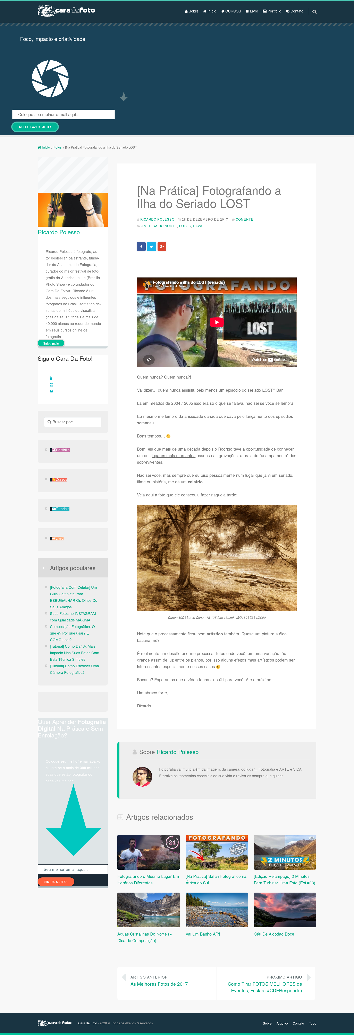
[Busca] (311, 7)
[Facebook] (51, 378)
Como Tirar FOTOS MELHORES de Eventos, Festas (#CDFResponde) (265, 983)
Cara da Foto (87, 1023)
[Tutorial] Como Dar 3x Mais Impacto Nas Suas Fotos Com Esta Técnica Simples (74, 653)
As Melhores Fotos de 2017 (159, 980)
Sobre (193, 11)
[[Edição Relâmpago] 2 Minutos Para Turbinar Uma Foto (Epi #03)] (285, 868)
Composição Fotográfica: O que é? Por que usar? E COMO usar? (72, 633)
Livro (253, 11)
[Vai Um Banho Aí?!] (217, 926)
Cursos (61, 479)
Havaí (198, 225)
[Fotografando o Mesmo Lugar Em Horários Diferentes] (148, 868)
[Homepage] (66, 11)
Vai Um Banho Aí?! (203, 934)
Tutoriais (62, 509)
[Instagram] (51, 391)
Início (211, 11)
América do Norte (159, 225)
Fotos (185, 225)
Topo (312, 1023)
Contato (296, 11)
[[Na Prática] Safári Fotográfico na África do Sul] (217, 868)
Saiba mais (51, 343)
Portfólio (274, 11)
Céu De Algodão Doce (274, 934)
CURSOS (232, 11)
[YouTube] (51, 385)
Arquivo (282, 1023)
